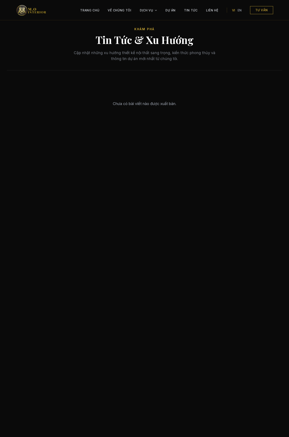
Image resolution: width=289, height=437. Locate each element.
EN (240, 10)
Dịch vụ (146, 10)
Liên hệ (212, 10)
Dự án (170, 10)
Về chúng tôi (119, 10)
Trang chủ (89, 10)
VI (233, 10)
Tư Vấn (261, 10)
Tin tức (191, 10)
